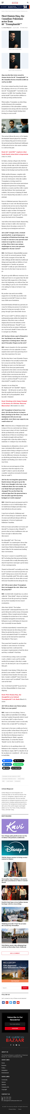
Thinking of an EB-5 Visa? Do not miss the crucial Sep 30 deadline (14, 924)
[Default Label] (14, 1002)
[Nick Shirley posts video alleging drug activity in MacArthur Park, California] (15, 935)
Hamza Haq (21, 778)
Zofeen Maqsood (7, 27)
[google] (7, 1002)
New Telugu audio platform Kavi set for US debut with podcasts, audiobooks (14, 836)
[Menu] (3, 2)
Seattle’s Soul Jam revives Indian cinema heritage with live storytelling (15, 903)
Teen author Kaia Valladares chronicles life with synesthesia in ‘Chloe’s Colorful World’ (14, 880)
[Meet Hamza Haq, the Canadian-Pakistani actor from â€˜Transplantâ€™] (15, 39)
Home (3, 11)
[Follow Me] (10, 1002)
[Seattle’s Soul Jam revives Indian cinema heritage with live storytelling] (15, 892)
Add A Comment (15, 953)
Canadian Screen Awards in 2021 (11, 776)
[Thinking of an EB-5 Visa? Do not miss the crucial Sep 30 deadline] (15, 914)
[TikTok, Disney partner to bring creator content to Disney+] (15, 847)
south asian (10, 781)
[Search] (27, 2)
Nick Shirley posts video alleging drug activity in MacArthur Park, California (14, 946)
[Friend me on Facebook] (3, 1002)
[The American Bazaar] (15, 2)
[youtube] (18, 1002)
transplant (17, 781)
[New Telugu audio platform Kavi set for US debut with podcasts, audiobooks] (15, 826)
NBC (3, 781)
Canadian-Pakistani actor (9, 778)
